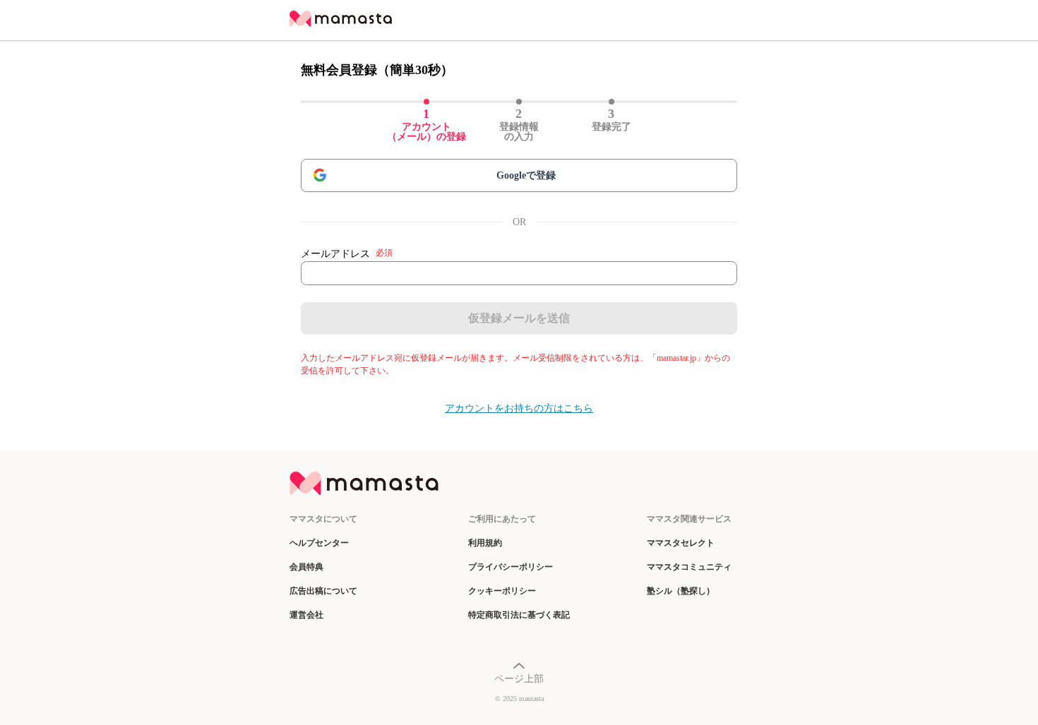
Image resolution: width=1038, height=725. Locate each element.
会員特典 (306, 567)
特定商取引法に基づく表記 (519, 615)
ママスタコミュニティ (689, 567)
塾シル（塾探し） (681, 591)
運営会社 (306, 615)
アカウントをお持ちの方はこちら (519, 408)
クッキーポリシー (502, 591)
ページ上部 (519, 678)
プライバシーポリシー (510, 567)
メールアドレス (347, 253)
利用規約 (485, 543)
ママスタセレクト (681, 543)
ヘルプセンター (319, 543)
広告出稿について (323, 591)
